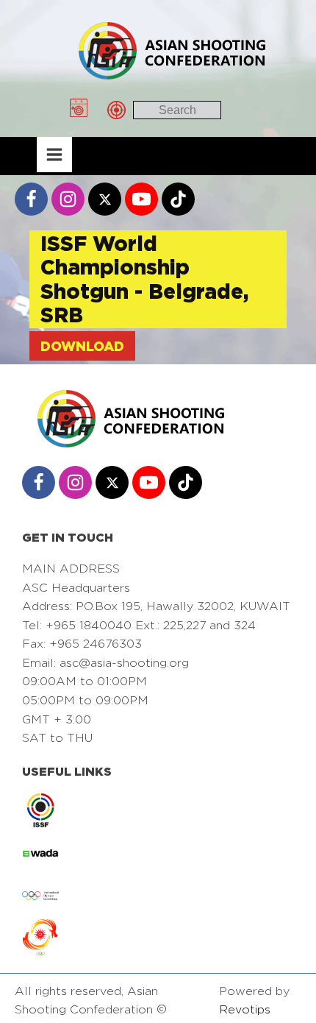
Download (82, 346)
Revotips (244, 1009)
